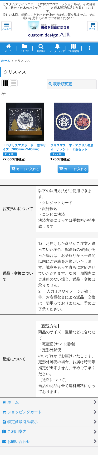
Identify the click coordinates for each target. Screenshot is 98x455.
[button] (6, 26)
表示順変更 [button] (62, 84)
